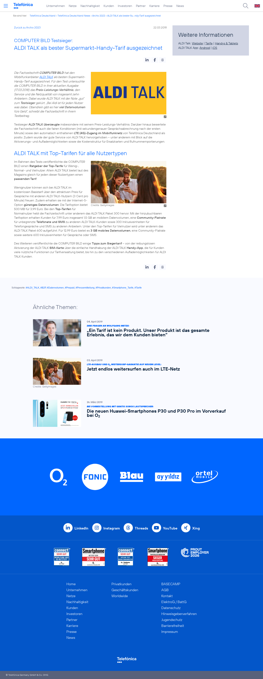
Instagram (111, 528)
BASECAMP (170, 584)
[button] (147, 60)
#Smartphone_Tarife (122, 287)
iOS (214, 48)
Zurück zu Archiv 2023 (27, 27)
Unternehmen (55, 6)
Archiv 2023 (98, 15)
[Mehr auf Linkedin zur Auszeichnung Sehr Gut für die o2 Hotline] (126, 557)
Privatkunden (121, 584)
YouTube (170, 528)
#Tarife (138, 287)
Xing (196, 528)
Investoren (125, 6)
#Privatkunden (103, 287)
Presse (168, 6)
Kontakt (167, 596)
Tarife (209, 43)
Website (197, 43)
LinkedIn (81, 528)
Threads (141, 528)
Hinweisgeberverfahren (179, 614)
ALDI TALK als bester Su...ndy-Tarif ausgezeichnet (134, 15)
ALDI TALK (46, 77)
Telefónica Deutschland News (74, 15)
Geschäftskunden (124, 590)
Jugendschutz (171, 619)
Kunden (109, 6)
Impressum (169, 631)
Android (204, 48)
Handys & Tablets (226, 43)
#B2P (43, 287)
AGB (165, 590)
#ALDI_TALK (32, 287)
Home (71, 584)
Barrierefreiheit (172, 625)
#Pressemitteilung (85, 287)
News (180, 6)
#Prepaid (70, 287)
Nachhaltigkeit (90, 6)
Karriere (154, 6)
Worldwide (119, 596)
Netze (73, 6)
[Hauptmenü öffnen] (6, 6)
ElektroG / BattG (174, 602)
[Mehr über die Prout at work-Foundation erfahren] (195, 557)
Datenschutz (171, 608)
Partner (141, 6)
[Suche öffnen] (245, 6)
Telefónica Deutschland (42, 15)
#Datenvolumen (55, 287)
